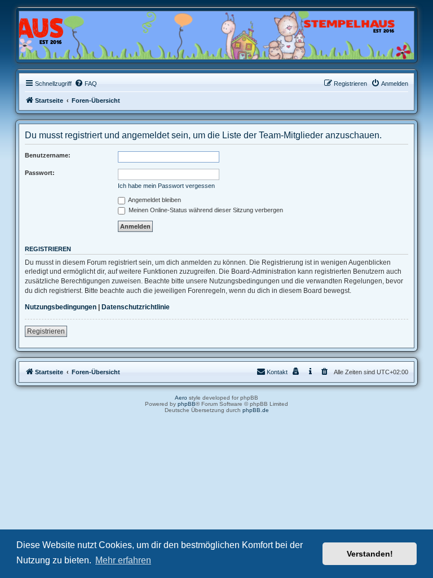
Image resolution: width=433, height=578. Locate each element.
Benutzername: (47, 155)
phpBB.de (255, 410)
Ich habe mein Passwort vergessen (166, 185)
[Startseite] (73, 32)
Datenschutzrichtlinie (135, 307)
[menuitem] (85, 83)
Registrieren (46, 331)
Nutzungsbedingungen (60, 307)
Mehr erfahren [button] (123, 560)
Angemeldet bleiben (154, 199)
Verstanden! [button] (370, 553)
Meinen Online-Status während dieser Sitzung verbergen (205, 210)
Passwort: (40, 172)
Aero (181, 398)
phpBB (187, 404)
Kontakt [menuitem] (277, 372)
